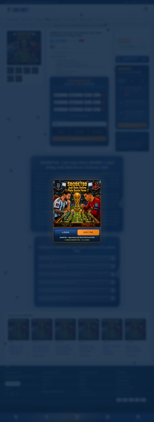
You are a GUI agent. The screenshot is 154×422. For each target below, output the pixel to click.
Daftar (88, 232)
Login (65, 232)
